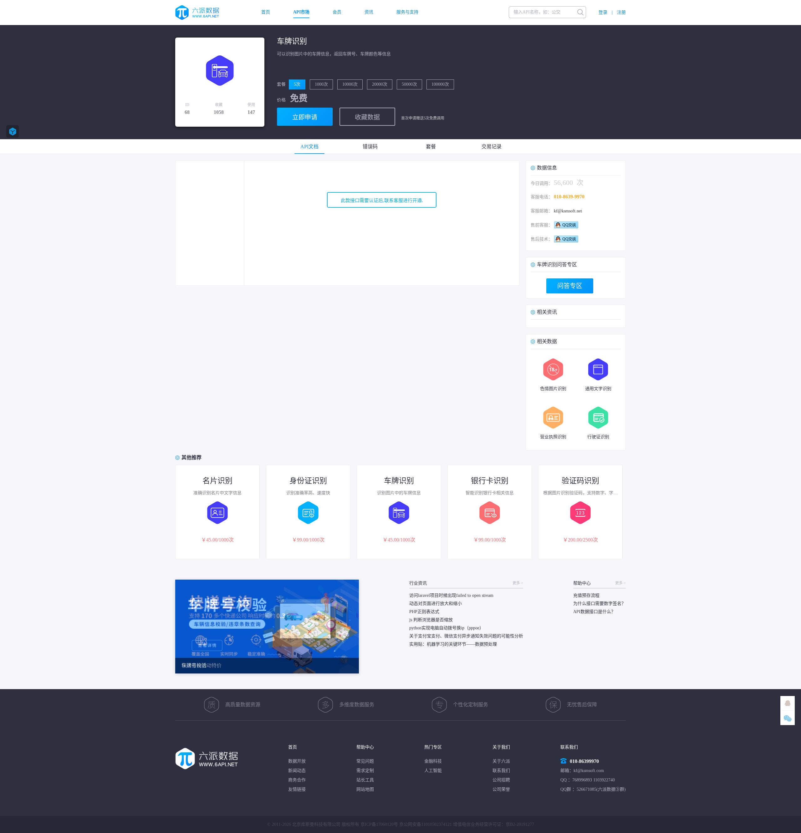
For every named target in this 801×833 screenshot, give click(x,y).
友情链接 (297, 789)
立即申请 (304, 117)
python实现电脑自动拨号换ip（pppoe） (446, 628)
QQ (787, 703)
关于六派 (501, 761)
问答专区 (569, 285)
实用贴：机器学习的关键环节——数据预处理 (453, 644)
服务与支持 (407, 12)
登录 (603, 12)
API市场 (301, 12)
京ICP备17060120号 (379, 824)
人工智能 (433, 770)
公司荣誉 (501, 789)
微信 (787, 718)
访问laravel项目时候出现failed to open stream (451, 595)
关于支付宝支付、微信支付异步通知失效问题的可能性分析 (466, 636)
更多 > (518, 583)
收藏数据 (367, 117)
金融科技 (433, 761)
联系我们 (501, 770)
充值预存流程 (586, 595)
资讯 (369, 12)
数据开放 (297, 761)
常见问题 (365, 761)
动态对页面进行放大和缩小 (435, 603)
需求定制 (365, 770)
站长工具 (365, 780)
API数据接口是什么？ (594, 611)
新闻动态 (297, 770)
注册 (621, 12)
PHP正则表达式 (424, 611)
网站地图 (365, 789)
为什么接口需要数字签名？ (599, 603)
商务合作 (297, 780)
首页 (265, 12)
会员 (337, 12)
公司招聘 (501, 780)
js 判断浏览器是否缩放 (431, 619)
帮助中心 (365, 747)
